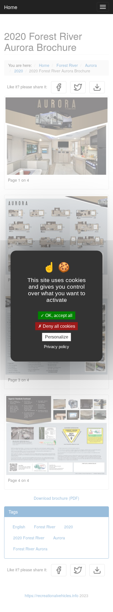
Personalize (56, 337)
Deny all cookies (58, 326)
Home (10, 6)
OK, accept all (58, 315)
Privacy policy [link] (56, 346)
